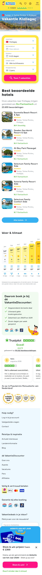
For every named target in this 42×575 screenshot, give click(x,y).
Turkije (8, 15)
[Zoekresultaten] (21, 3)
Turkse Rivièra (20, 15)
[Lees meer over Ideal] (16, 330)
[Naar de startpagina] (9, 3)
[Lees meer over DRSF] (21, 330)
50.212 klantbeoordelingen (25, 350)
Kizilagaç (33, 15)
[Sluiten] (36, 547)
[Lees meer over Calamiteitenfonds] (16, 505)
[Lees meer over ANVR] (6, 330)
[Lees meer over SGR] (11, 330)
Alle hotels (18, 220)
